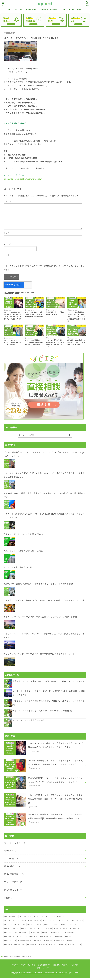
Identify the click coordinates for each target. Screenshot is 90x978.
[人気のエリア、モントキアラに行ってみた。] (9, 558)
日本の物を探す (25, 940)
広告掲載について (44, 965)
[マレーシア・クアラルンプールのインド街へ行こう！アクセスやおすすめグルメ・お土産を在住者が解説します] (9, 484)
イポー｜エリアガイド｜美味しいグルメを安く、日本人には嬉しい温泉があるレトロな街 (44, 600)
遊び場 (54, 944)
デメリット (64, 920)
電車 (63, 944)
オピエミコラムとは (68, 10)
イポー (62, 916)
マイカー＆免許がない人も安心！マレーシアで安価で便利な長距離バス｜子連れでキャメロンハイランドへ (44, 515)
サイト (7, 255)
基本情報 (10, 936)
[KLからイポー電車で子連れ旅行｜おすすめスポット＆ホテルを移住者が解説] (9, 591)
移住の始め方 (19, 10)
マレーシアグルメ (69, 924)
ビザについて (11, 850)
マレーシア (20, 924)
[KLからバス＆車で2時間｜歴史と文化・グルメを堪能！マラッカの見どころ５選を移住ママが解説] (9, 504)
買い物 (44, 944)
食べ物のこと (75, 944)
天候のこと (22, 936)
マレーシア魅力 (43, 10)
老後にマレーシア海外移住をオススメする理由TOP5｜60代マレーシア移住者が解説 (48, 702)
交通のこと (76, 928)
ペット (9, 924)
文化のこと (11, 940)
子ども (34, 936)
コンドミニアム (50, 920)
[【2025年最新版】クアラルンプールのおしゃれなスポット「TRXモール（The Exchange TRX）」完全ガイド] (9, 463)
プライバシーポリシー (45, 968)
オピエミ (10, 10)
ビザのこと (78, 920)
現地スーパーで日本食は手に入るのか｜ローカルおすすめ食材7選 (42, 710)
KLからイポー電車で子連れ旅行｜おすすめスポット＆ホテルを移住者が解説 (38, 583)
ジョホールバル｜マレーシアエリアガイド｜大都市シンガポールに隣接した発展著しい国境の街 (44, 635)
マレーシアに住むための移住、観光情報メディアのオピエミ (43, 972)
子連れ (60, 936)
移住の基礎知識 (31, 10)
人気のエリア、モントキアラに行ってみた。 (24, 550)
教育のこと (71, 936)
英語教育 (33, 944)
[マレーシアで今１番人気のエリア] (9, 574)
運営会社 (56, 965)
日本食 (48, 940)
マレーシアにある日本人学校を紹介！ (29, 720)
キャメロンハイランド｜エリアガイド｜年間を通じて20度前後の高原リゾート (39, 654)
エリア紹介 (11, 858)
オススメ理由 (35, 920)
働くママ (36, 932)
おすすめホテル (12, 916)
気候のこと (60, 940)
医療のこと (58, 932)
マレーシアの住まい (14, 842)
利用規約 (74, 965)
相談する (80, 10)
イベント (51, 916)
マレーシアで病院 (52, 924)
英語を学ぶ (20, 944)
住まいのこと (11, 932)
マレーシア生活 (29, 928)
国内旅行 (70, 932)
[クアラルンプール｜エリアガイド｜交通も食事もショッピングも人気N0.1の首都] (9, 624)
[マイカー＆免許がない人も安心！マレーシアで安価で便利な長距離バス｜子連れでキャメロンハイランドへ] (9, 525)
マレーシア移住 (45, 928)
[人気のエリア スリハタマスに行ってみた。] (9, 541)
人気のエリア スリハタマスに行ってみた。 (24, 534)
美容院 (9, 944)
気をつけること (55, 10)
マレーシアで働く (35, 924)
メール (7, 244)
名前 (6, 233)
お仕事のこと (27, 916)
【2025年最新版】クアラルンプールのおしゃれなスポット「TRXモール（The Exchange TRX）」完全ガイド (44, 454)
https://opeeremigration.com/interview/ (23, 178)
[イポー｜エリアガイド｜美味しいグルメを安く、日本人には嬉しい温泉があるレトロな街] (9, 608)
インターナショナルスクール (16, 920)
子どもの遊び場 (47, 936)
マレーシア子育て (12, 928)
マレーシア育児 (61, 928)
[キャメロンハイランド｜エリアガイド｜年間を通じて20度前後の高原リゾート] (9, 661)
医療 (46, 932)
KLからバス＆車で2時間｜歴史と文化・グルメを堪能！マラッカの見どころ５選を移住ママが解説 (45, 495)
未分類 (8, 897)
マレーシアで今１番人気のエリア (19, 567)
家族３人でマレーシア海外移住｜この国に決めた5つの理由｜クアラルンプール (48, 681)
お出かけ (39, 916)
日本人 (38, 940)
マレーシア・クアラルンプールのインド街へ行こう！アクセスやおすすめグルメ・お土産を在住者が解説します (44, 474)
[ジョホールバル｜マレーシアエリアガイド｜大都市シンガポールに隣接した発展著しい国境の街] (9, 645)
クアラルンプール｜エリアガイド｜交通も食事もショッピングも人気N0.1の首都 (40, 617)
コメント (8, 201)
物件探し (72, 940)
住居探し (25, 932)
